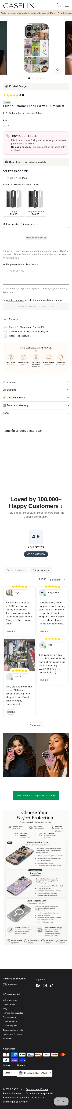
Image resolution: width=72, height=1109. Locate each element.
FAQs (6, 413)
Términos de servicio (13, 1030)
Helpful (11, 631)
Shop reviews (41, 570)
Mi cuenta (7, 1039)
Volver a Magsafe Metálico (38, 795)
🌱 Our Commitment (14, 397)
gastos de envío (15, 300)
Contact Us (38, 1097)
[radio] (13, 202)
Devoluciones (9, 1017)
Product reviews (16, 570)
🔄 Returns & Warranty (16, 405)
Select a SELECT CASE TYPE (21, 184)
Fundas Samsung (12, 1093)
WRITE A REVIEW (36, 554)
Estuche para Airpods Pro (40, 1093)
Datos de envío (10, 1021)
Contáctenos (9, 1004)
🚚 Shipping (9, 389)
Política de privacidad (13, 1013)
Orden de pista (10, 1026)
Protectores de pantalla (16, 1097)
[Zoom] (58, 69)
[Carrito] (59, 5)
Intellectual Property (12, 1034)
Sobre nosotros (10, 1000)
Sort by (42, 579)
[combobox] (36, 178)
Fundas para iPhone (37, 1089)
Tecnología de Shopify (15, 1101)
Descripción (9, 382)
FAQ (5, 1008)
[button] (36, 95)
